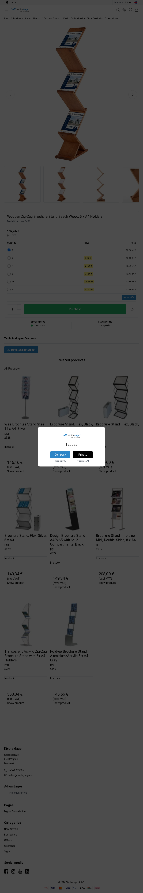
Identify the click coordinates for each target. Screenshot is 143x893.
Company (60, 454)
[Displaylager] (71, 436)
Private (82, 454)
